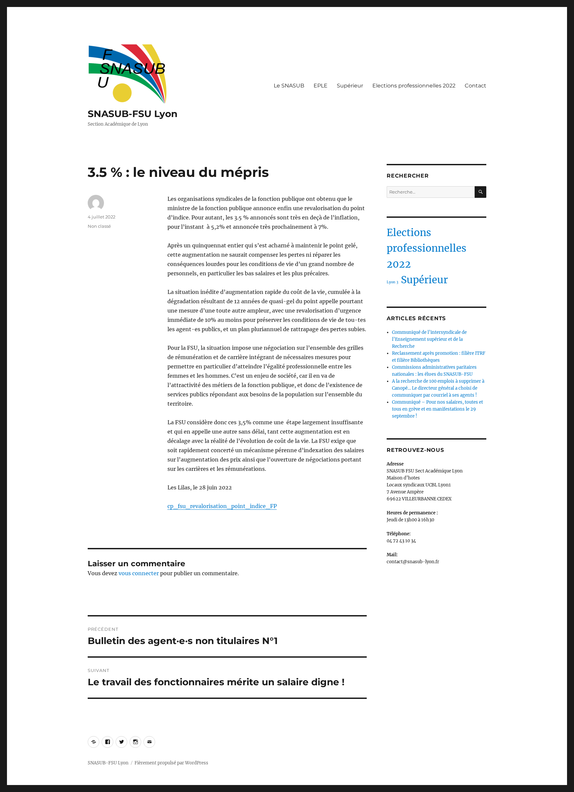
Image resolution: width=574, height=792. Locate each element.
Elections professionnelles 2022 (413, 85)
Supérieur (350, 85)
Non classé (99, 226)
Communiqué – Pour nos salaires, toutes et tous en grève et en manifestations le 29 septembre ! (437, 409)
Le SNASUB (289, 85)
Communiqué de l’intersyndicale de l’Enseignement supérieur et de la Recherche (429, 339)
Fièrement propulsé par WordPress (171, 763)
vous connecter (139, 573)
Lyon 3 (392, 282)
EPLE (321, 85)
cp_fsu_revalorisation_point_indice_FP (222, 506)
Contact (475, 85)
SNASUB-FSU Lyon (132, 113)
